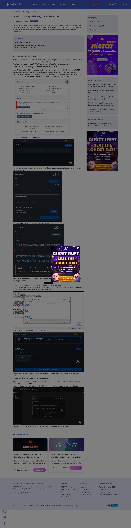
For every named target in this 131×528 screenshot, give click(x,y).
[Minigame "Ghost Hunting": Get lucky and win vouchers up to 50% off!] (65, 264)
